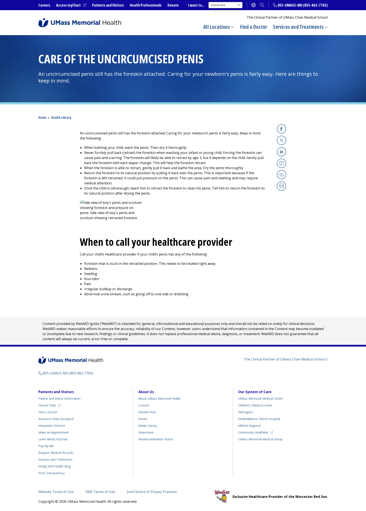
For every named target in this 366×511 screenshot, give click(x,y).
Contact (143, 405)
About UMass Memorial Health (159, 398)
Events (142, 419)
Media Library (147, 426)
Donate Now (147, 412)
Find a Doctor (253, 26)
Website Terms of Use (56, 491)
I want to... (196, 5)
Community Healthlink (253, 432)
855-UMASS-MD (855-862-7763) (303, 5)
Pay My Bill (45, 446)
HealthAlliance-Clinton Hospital (259, 419)
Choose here (218, 5)
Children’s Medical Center (255, 405)
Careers (44, 5)
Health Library (61, 117)
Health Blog (54, 466)
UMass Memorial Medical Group (260, 439)
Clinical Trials (49, 405)
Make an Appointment (53, 432)
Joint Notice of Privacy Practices (152, 491)
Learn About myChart (53, 439)
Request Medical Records (55, 453)
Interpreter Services (51, 426)
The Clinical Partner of (286, 359)
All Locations (216, 26)
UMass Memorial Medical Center (260, 398)
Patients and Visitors (108, 5)
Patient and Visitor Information (59, 398)
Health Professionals (146, 5)
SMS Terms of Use (100, 491)
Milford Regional (249, 426)
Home (42, 117)
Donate (173, 5)
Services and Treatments (298, 26)
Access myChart (71, 5)
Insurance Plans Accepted (55, 419)
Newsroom (146, 432)
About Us (146, 391)
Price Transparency (51, 473)
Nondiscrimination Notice (155, 439)
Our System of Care (255, 391)
